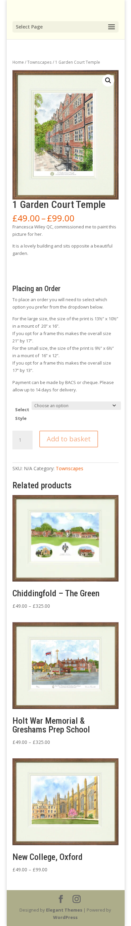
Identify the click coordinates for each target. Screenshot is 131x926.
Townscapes (39, 62)
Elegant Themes (64, 910)
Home (18, 62)
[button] (108, 80)
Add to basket (69, 438)
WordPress (65, 917)
